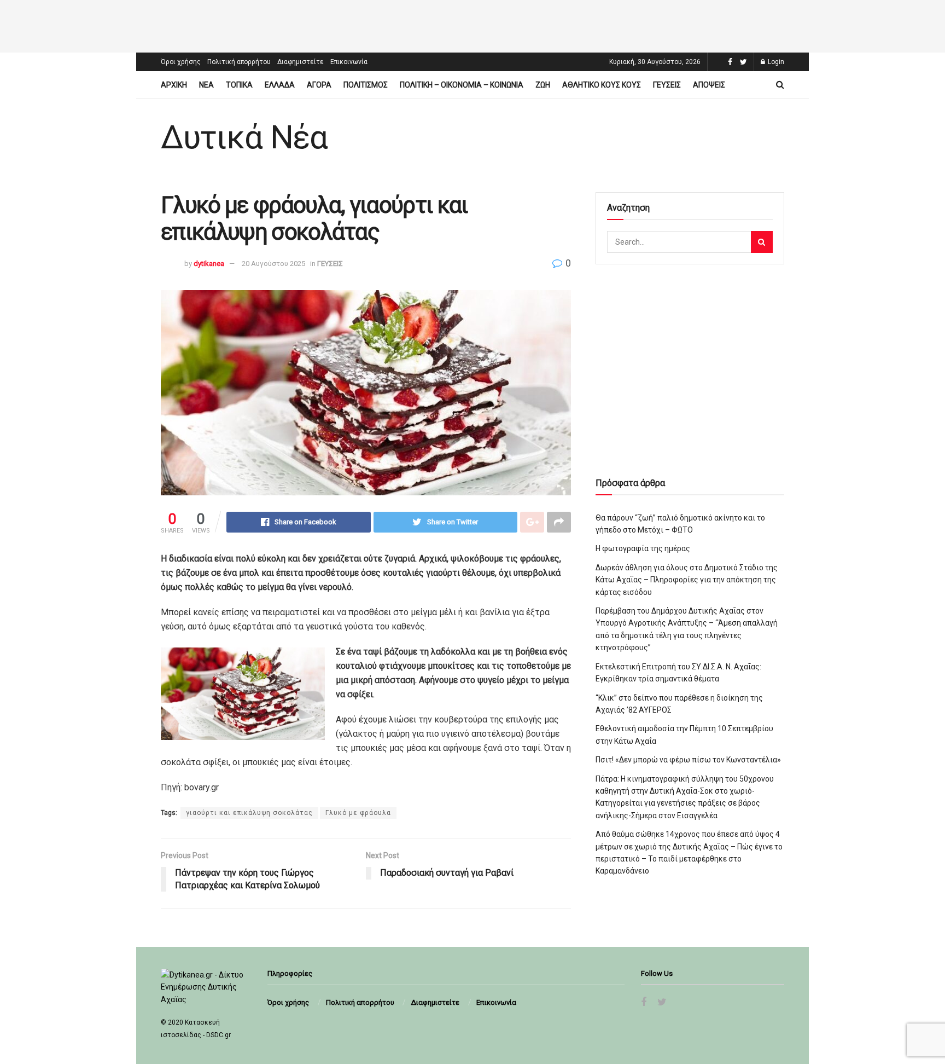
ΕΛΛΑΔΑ (280, 84)
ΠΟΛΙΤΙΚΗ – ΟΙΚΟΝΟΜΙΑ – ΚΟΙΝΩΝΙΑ (461, 84)
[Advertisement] (472, 24)
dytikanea (209, 263)
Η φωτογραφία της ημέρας (643, 548)
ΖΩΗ (542, 84)
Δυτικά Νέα (244, 137)
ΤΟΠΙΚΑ (239, 84)
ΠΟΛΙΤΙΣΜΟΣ (365, 84)
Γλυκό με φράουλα (358, 813)
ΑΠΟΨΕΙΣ (709, 84)
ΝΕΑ (206, 84)
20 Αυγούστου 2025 (273, 263)
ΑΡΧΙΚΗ (174, 84)
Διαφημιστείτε (300, 62)
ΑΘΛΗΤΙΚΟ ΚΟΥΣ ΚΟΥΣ (601, 84)
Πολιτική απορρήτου (239, 62)
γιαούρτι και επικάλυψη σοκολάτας (249, 813)
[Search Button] (762, 242)
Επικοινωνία (349, 62)
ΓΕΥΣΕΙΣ (667, 84)
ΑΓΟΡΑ (319, 84)
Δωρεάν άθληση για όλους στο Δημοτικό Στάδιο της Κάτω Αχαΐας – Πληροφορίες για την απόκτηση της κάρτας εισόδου (687, 580)
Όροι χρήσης (181, 62)
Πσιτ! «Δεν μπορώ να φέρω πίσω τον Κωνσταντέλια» (688, 759)
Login (775, 62)
